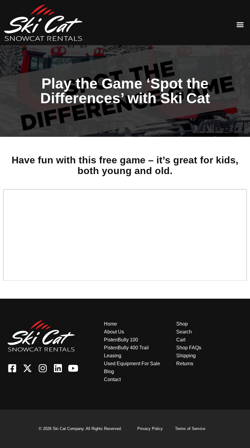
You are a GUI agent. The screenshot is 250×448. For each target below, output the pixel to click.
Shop (182, 323)
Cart (180, 339)
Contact (112, 379)
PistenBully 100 (121, 339)
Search (184, 331)
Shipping (186, 355)
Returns (184, 363)
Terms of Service (190, 428)
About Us (114, 331)
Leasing (112, 355)
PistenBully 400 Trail (126, 347)
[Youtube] (73, 368)
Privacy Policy (150, 428)
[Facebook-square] (12, 368)
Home (110, 323)
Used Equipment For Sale (132, 363)
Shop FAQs (188, 347)
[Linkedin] (57, 368)
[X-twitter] (27, 368)
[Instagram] (42, 368)
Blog (109, 371)
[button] (240, 24)
